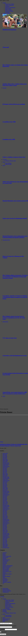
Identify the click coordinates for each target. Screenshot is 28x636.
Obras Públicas (8, 163)
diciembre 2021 (6, 519)
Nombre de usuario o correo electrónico (8, 625)
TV (3, 583)
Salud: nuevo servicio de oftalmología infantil (15, 218)
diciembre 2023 (6, 491)
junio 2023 (5, 498)
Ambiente (5, 552)
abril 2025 (5, 472)
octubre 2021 (5, 521)
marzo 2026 (5, 459)
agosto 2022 (5, 509)
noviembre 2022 (6, 506)
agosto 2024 (5, 481)
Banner (4, 553)
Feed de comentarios (7, 590)
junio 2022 (5, 512)
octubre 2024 (5, 479)
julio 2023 (5, 497)
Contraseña (2, 629)
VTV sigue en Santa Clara (10, 338)
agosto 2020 (5, 538)
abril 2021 (5, 528)
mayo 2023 (5, 499)
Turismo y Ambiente (7, 13)
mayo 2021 (5, 527)
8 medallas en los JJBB (9, 139)
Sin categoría (5, 579)
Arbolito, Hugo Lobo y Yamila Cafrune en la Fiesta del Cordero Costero (15, 84)
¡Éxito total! (6, 47)
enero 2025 (5, 475)
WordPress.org (6, 592)
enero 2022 (5, 518)
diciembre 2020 (6, 533)
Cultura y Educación (9, 5)
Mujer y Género (8, 9)
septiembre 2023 (6, 494)
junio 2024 (5, 484)
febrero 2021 (5, 531)
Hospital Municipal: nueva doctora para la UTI (15, 200)
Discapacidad (8, 8)
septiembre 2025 (6, 466)
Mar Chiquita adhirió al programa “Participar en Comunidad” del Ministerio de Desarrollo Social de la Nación (15, 277)
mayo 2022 (5, 513)
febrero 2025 (5, 474)
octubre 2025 (5, 465)
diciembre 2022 (6, 505)
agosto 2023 (5, 495)
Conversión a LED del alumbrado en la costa (15, 355)
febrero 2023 (5, 502)
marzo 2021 (5, 529)
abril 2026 (5, 458)
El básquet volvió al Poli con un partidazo (14, 104)
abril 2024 (5, 486)
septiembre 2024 (6, 480)
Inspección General (9, 11)
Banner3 (4, 555)
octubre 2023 (5, 493)
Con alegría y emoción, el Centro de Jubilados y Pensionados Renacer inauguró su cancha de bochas (15, 297)
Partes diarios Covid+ (7, 571)
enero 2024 (5, 489)
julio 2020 (5, 539)
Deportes (4, 87)
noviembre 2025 (6, 464)
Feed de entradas (6, 589)
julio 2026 (5, 454)
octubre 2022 (5, 507)
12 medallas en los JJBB (9, 121)
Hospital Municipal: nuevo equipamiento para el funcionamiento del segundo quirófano (15, 236)
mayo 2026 (5, 456)
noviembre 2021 (6, 520)
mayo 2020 (5, 541)
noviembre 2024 (6, 478)
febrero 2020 (5, 545)
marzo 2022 (5, 515)
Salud (4, 165)
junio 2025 (5, 469)
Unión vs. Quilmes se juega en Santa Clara (14, 157)
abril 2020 (5, 542)
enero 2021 (5, 532)
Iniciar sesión (5, 588)
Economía (5, 159)
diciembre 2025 (6, 462)
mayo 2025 (5, 471)
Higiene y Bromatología (10, 7)
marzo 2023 (5, 501)
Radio (4, 396)
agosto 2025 (5, 467)
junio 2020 (5, 540)
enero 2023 (5, 504)
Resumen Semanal (6, 576)
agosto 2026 (5, 453)
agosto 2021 (5, 524)
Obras (4, 161)
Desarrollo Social (6, 239)
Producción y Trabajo (9, 4)
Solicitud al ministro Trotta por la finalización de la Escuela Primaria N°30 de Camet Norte (13, 445)
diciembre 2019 (6, 547)
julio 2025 (5, 468)
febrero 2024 (5, 488)
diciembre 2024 (6, 477)
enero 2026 (5, 461)
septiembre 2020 (6, 537)
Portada (1, 441)
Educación (5, 563)
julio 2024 (5, 482)
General (4, 2)
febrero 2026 (5, 460)
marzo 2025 (5, 473)
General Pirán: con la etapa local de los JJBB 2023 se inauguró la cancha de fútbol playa (15, 393)
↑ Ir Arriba (2, 596)
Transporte (7, 12)
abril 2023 (5, 500)
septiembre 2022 (6, 508)
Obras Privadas (8, 164)
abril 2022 (5, 514)
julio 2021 (5, 525)
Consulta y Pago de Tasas (10, 160)
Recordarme (4, 631)
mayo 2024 (5, 485)
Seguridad (7, 6)
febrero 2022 (5, 517)
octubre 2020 (5, 535)
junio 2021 (5, 526)
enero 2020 (5, 546)
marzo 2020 (5, 544)
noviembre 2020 (6, 534)
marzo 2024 (5, 487)
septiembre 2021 (6, 522)
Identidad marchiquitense (9, 29)
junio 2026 (5, 455)
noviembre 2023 (6, 492)
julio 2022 (5, 511)
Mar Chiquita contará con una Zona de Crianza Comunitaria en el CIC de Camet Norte (14, 318)
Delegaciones (5, 321)
